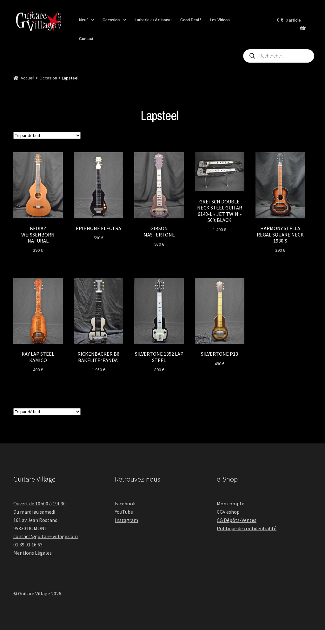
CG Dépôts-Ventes (236, 520)
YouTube (124, 512)
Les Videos (220, 20)
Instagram (126, 520)
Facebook (125, 503)
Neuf (83, 20)
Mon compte (230, 503)
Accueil (27, 78)
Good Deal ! (190, 20)
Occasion (111, 20)
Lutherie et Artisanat (153, 20)
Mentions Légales (32, 553)
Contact (86, 39)
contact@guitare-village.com (45, 536)
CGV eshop (228, 512)
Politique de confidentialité (246, 528)
